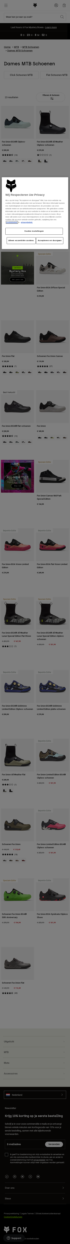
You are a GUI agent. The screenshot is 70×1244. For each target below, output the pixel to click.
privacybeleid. (27, 222)
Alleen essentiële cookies (21, 240)
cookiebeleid (12, 222)
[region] (35, 213)
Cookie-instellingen (34, 231)
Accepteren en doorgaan (50, 240)
